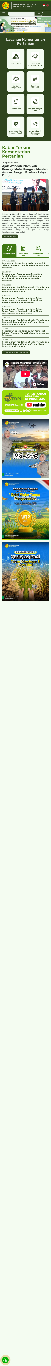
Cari (38, 14)
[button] (3, 25)
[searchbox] (25, 14)
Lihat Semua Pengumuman (16, 352)
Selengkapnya (10, 236)
